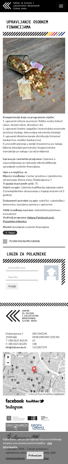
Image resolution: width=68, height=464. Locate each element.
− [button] (8, 362)
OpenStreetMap (45, 393)
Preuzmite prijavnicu (15, 221)
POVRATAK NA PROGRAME (24, 241)
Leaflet (31, 393)
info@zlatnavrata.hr (16, 347)
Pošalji (12, 286)
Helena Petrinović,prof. (41, 217)
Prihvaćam (35, 455)
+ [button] (8, 357)
